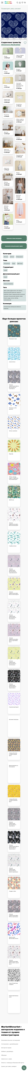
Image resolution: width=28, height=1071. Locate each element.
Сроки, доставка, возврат (9, 1066)
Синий (5, 270)
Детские (12, 256)
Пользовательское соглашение (10, 1040)
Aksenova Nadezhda (10, 44)
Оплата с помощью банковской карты (12, 1062)
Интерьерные (19, 256)
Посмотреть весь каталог (11, 9)
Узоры (13, 263)
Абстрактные (7, 263)
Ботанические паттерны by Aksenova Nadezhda (12, 307)
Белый (5, 277)
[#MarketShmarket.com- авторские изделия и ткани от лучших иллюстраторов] (8, 2)
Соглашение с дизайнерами (9, 1044)
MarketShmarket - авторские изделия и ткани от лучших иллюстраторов (13, 1030)
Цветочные (19, 263)
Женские (6, 256)
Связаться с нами (6, 1059)
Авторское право (6, 1047)
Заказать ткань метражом (14, 238)
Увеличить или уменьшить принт (14, 246)
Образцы (4, 1055)
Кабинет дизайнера (7, 1051)
